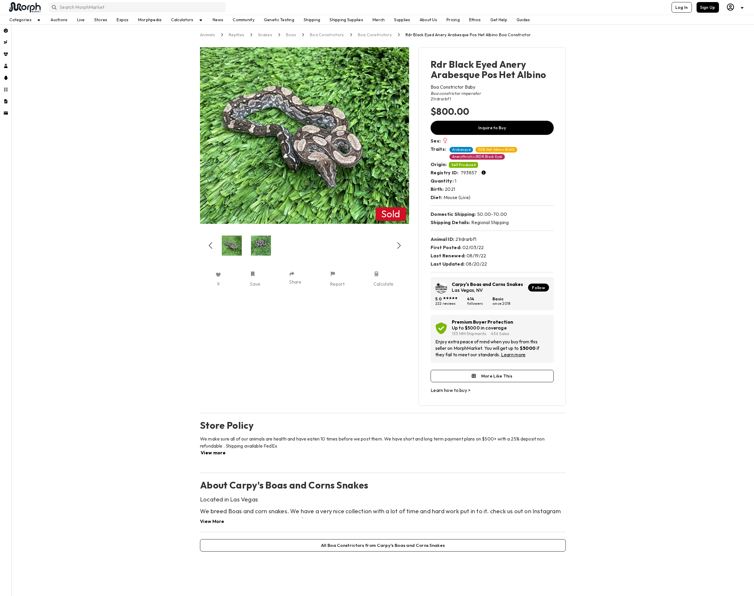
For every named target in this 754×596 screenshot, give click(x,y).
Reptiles (236, 34)
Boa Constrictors (327, 34)
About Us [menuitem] (428, 19)
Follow (538, 287)
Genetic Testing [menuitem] (279, 19)
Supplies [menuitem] (402, 19)
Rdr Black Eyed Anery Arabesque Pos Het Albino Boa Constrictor (468, 34)
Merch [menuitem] (379, 19)
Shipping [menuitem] (312, 19)
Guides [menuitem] (523, 19)
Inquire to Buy (492, 127)
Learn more (513, 354)
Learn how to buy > (451, 390)
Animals (207, 34)
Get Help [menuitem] (498, 19)
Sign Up (707, 7)
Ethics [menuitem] (475, 19)
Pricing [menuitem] (453, 19)
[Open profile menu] (735, 7)
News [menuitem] (218, 19)
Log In (681, 7)
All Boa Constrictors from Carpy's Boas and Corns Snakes (383, 545)
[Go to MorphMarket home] (24, 7)
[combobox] (136, 7)
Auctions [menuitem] (59, 19)
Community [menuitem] (243, 19)
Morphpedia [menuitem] (150, 19)
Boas (291, 34)
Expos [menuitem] (122, 19)
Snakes (265, 34)
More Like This (496, 376)
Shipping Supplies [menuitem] (346, 19)
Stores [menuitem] (101, 19)
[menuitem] (5, 31)
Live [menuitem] (81, 19)
